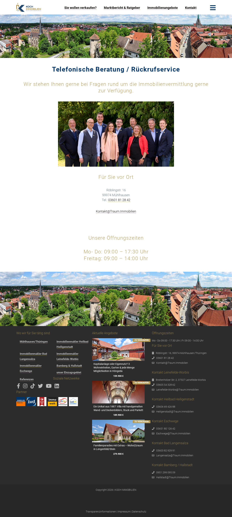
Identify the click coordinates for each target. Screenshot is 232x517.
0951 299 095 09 (165, 472)
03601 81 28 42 (119, 200)
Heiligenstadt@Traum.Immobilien (175, 411)
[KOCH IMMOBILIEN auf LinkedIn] (57, 386)
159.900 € (118, 376)
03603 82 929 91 (165, 450)
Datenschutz (139, 511)
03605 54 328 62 (165, 384)
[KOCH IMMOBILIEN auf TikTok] (33, 386)
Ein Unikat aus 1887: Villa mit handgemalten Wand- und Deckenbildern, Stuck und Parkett (118, 408)
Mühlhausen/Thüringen (34, 341)
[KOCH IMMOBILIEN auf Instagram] (25, 386)
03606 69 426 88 (165, 406)
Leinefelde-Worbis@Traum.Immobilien (177, 389)
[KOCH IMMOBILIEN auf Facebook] (19, 386)
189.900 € (118, 415)
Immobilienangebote (162, 8)
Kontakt (190, 8)
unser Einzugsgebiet (69, 372)
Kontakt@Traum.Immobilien (116, 211)
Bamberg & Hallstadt (69, 365)
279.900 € (118, 454)
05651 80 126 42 (165, 428)
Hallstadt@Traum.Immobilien (172, 477)
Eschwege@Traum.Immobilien (173, 433)
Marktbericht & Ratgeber (122, 8)
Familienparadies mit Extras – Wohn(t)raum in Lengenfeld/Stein (118, 447)
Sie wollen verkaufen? (80, 8)
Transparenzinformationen (101, 511)
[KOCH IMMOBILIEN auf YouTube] (49, 386)
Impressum (124, 511)
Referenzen (27, 379)
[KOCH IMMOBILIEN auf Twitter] (41, 386)
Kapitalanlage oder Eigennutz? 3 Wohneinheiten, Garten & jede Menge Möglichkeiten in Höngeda (114, 367)
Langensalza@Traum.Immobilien (174, 455)
